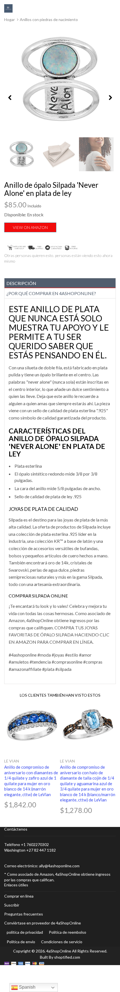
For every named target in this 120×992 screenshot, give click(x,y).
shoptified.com (67, 957)
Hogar (9, 19)
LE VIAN (11, 761)
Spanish (26, 987)
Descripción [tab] (21, 283)
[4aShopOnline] (8, 8)
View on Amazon (30, 227)
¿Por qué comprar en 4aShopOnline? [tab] (51, 293)
